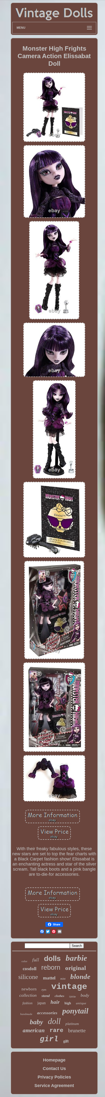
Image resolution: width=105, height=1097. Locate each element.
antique (81, 1003)
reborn (50, 967)
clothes (59, 996)
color (24, 961)
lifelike (72, 996)
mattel (49, 977)
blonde (80, 976)
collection (28, 995)
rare (56, 1030)
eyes (44, 989)
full (35, 959)
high (67, 1003)
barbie (76, 958)
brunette (77, 1030)
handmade (26, 1014)
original (75, 968)
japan (41, 1003)
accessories (47, 1013)
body (85, 995)
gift (66, 1041)
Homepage (54, 1060)
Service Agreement (54, 1085)
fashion (27, 1003)
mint (62, 978)
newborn (29, 989)
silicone (28, 976)
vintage (69, 987)
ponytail (75, 1010)
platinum (72, 1024)
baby (36, 1022)
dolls (52, 958)
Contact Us (54, 1068)
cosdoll (29, 968)
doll (54, 1021)
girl (49, 1039)
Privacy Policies (54, 1077)
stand (46, 996)
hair (55, 1002)
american (34, 1030)
